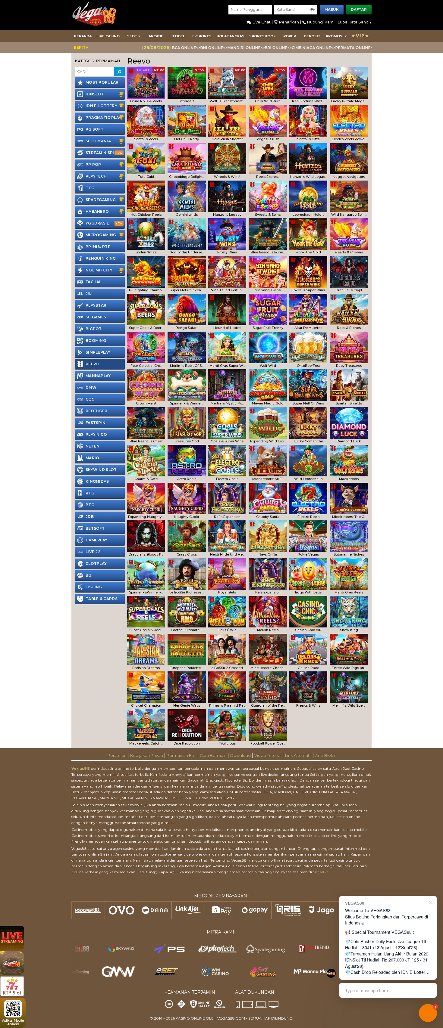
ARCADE (156, 36)
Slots (133, 36)
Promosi (335, 36)
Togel (178, 36)
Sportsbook (262, 36)
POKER (289, 36)
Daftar (359, 9)
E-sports (202, 36)
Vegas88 (80, 768)
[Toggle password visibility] (312, 9)
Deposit (312, 36)
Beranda (83, 36)
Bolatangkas (230, 36)
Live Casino (108, 36)
